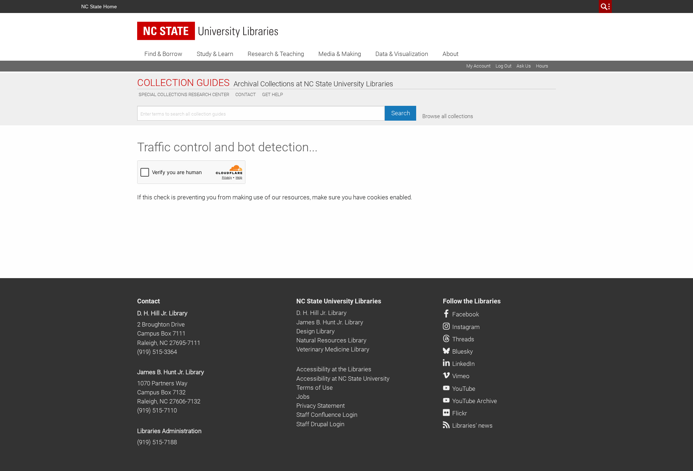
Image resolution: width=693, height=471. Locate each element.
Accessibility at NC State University (342, 378)
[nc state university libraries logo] (207, 31)
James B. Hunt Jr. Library (170, 372)
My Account (478, 66)
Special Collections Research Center (184, 94)
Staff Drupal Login (320, 424)
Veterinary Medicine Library (332, 349)
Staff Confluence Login (326, 414)
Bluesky (462, 351)
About (450, 53)
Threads (462, 339)
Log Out (503, 66)
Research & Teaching (276, 53)
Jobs (303, 396)
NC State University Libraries (338, 301)
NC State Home (99, 6)
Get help (272, 94)
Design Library (315, 331)
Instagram (465, 326)
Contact (245, 94)
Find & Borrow (163, 53)
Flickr (459, 413)
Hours (542, 66)
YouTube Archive (474, 401)
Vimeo (460, 376)
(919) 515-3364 (157, 351)
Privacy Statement (320, 405)
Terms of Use (314, 387)
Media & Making (339, 53)
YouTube (463, 388)
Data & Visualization (401, 53)
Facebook (465, 314)
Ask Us (524, 66)
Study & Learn (215, 53)
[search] (605, 6)
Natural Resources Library (331, 340)
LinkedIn (463, 363)
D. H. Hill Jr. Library (162, 313)
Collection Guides (183, 83)
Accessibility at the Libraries (333, 369)
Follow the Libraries (472, 301)
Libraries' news (472, 425)
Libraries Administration (169, 431)
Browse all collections (447, 116)
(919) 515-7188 (157, 442)
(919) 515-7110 (157, 410)
